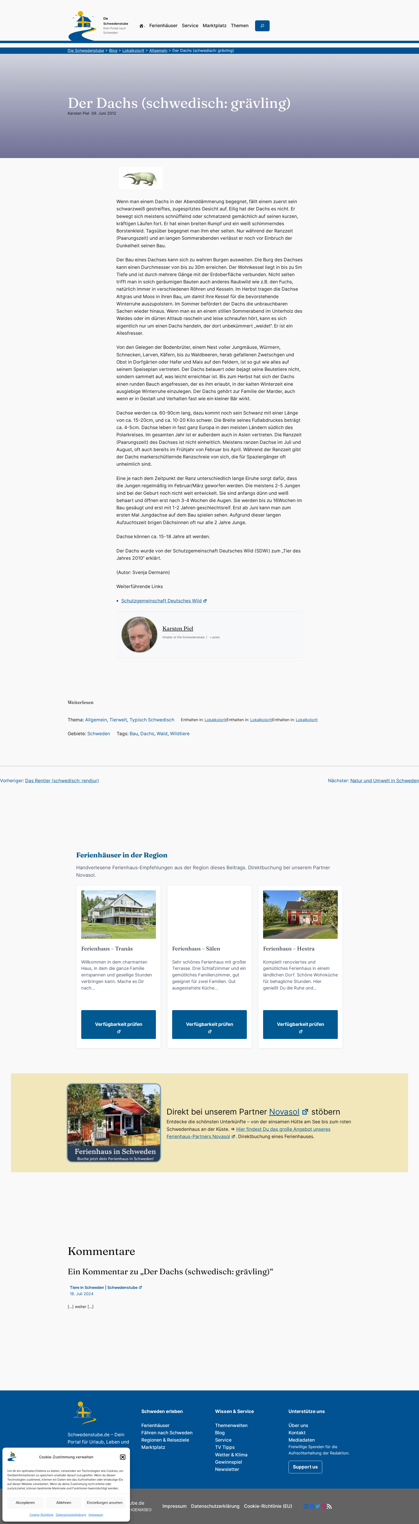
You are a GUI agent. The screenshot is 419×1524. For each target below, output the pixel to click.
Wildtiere (180, 733)
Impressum (96, 1514)
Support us (305, 1467)
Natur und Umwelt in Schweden (384, 780)
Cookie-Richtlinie (41, 1514)
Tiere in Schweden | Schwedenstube (103, 1287)
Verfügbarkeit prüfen (118, 1024)
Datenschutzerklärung (71, 1514)
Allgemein (96, 720)
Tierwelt (118, 720)
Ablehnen (63, 1502)
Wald (162, 733)
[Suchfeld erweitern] (262, 26)
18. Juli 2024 (81, 1293)
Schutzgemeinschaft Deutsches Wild (161, 601)
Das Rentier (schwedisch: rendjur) (62, 780)
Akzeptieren (25, 1502)
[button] (122, 1457)
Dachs (147, 733)
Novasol (284, 1112)
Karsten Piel (78, 113)
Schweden (98, 733)
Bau (134, 733)
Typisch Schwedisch (151, 720)
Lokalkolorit (215, 719)
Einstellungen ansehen (104, 1502)
